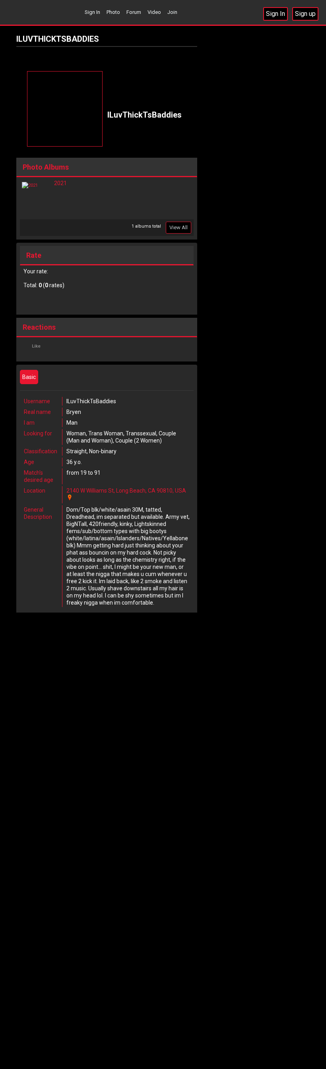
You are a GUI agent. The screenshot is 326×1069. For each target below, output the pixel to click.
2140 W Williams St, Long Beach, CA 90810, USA (126, 490)
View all (178, 227)
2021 (60, 183)
